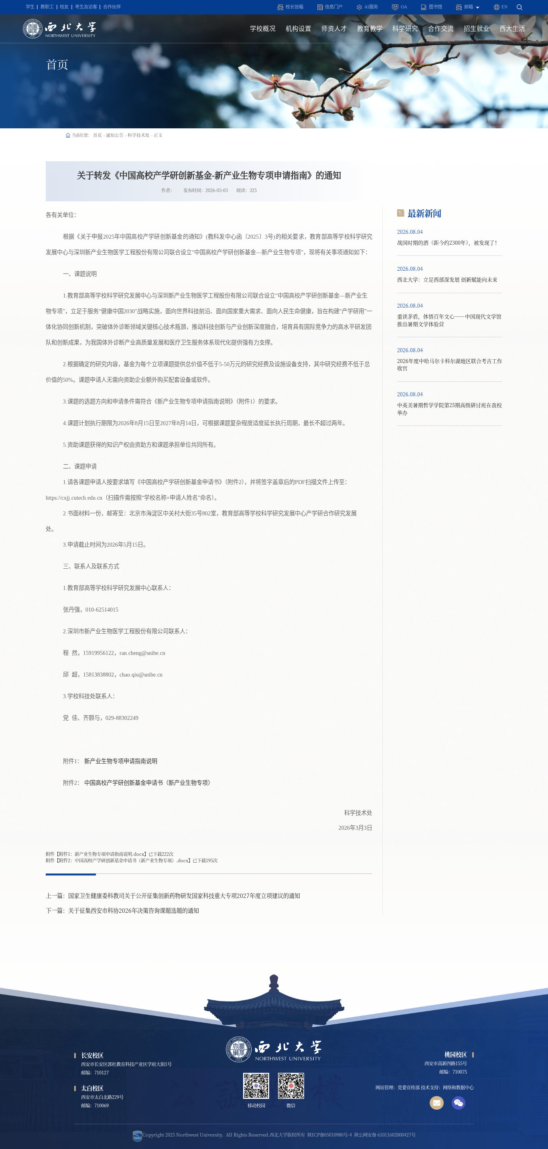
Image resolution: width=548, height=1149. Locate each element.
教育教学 (370, 28)
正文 (158, 135)
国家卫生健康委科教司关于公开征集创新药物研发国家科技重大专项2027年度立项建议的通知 (184, 896)
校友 (64, 6)
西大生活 (512, 28)
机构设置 (298, 28)
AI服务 (371, 6)
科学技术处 (139, 135)
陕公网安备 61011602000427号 (385, 1134)
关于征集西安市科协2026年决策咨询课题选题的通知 (133, 910)
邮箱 (469, 6)
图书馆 (435, 6)
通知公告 (115, 135)
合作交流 (441, 28)
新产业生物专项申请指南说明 (120, 761)
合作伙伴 (112, 6)
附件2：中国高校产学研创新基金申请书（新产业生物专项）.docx (123, 860)
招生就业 (476, 28)
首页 (97, 135)
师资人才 (334, 28)
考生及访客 (86, 6)
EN (504, 6)
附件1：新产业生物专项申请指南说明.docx (101, 854)
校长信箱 (294, 6)
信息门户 (334, 6)
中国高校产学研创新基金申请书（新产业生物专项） (148, 783)
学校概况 (263, 28)
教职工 (47, 6)
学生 (30, 6)
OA (404, 6)
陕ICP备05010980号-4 (329, 1134)
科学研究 (405, 28)
